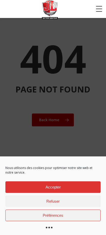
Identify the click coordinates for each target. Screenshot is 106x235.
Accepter (53, 187)
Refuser (53, 201)
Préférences (53, 215)
